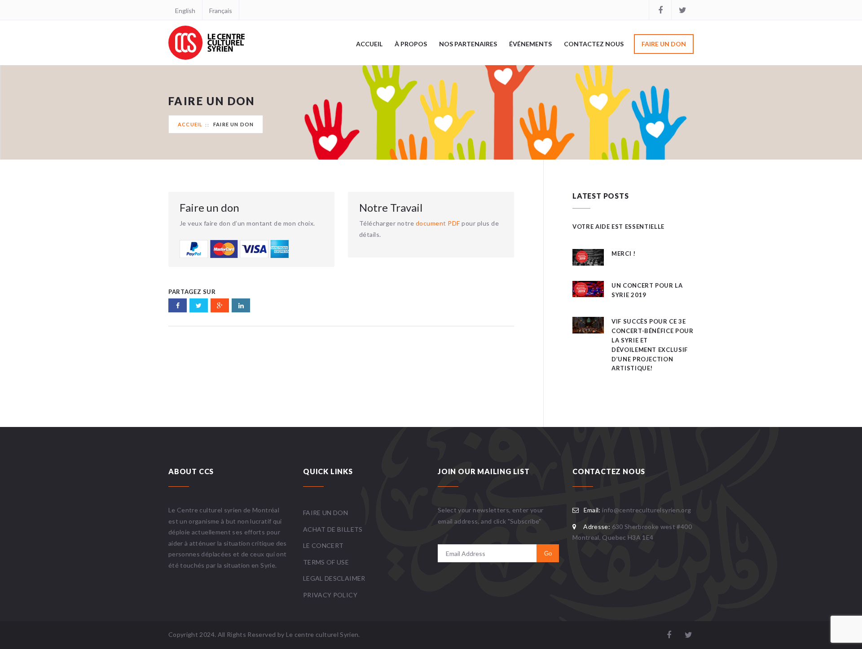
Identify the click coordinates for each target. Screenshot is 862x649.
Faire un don (664, 44)
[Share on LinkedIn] (241, 305)
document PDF (438, 223)
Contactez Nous (594, 44)
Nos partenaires (468, 44)
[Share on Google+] (220, 305)
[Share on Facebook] (177, 305)
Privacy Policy (330, 595)
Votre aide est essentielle (618, 226)
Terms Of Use (326, 562)
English (185, 10)
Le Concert (323, 545)
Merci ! (623, 253)
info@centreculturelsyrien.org (646, 510)
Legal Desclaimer (334, 578)
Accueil (369, 44)
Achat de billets (333, 529)
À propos (411, 44)
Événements (530, 44)
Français (220, 10)
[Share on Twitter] (198, 305)
